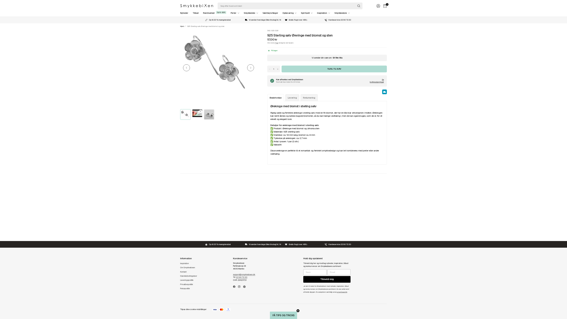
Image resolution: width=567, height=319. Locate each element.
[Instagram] (240, 286)
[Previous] (186, 67)
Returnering (309, 97)
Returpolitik (185, 288)
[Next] (250, 67)
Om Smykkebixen (187, 267)
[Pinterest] (245, 286)
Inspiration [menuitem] (322, 13)
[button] (283, 315)
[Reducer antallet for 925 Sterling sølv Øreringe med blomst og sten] (269, 69)
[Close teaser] (297, 310)
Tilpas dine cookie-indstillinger (193, 309)
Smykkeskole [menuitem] (340, 13)
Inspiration (184, 263)
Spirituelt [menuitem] (305, 13)
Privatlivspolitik (186, 284)
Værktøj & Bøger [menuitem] (270, 13)
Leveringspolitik (187, 280)
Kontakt (183, 272)
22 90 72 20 (241, 277)
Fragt (276, 43)
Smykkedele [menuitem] (249, 13)
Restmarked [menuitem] (209, 13)
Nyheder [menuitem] (184, 13)
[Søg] (358, 6)
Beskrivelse (276, 97)
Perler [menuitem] (233, 13)
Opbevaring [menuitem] (288, 13)
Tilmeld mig (327, 279)
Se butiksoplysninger (377, 81)
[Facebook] (235, 286)
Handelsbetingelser (188, 276)
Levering (292, 97)
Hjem (182, 26)
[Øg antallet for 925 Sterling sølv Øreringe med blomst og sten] (278, 69)
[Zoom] (251, 35)
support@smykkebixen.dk (244, 274)
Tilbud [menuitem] (196, 13)
